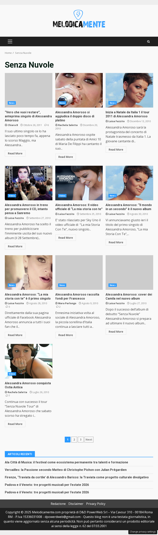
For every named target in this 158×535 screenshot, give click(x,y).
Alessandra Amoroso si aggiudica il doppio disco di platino (79, 90)
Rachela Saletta (68, 125)
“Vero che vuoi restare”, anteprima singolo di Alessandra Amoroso (28, 90)
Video (12, 195)
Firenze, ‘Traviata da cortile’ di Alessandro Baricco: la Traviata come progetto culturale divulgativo (77, 477)
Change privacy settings (143, 531)
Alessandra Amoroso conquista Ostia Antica (28, 361)
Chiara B (13, 125)
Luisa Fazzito (116, 121)
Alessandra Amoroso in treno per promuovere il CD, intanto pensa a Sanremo (28, 183)
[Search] (148, 41)
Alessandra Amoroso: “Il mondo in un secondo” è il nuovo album (129, 183)
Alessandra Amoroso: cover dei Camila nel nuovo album (129, 272)
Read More (15, 153)
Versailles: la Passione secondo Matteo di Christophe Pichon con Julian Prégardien (66, 470)
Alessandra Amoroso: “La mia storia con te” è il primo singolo (28, 272)
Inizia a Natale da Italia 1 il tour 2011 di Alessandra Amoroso (129, 90)
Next (89, 439)
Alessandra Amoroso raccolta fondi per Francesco (79, 272)
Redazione (58, 504)
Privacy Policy (95, 504)
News (12, 103)
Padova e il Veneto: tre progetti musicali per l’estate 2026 (47, 485)
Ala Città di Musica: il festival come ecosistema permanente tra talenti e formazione (66, 462)
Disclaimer (75, 504)
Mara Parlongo (67, 303)
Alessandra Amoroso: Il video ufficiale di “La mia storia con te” (79, 183)
